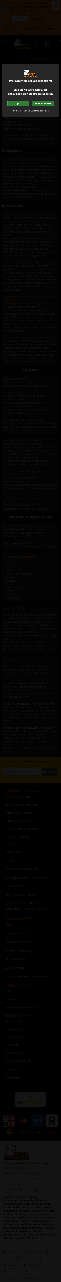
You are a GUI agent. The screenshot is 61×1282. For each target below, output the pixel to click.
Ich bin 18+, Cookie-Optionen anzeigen (31, 110)
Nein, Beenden (43, 103)
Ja (18, 103)
